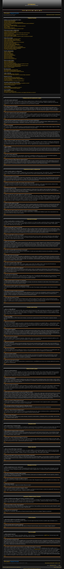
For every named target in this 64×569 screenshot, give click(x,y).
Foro (34, 10)
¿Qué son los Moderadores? (9, 62)
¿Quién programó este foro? (9, 90)
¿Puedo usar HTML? (7, 52)
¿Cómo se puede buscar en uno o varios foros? (12, 77)
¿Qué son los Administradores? (9, 61)
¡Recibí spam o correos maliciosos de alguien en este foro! (14, 71)
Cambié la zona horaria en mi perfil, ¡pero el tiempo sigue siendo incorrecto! (17, 32)
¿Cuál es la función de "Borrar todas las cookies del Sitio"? (14, 28)
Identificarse (30, 10)
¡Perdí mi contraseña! (7, 24)
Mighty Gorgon (59, 567)
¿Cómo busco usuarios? (8, 79)
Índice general (6, 13)
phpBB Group (46, 535)
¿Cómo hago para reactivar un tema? (10, 49)
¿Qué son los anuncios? (8, 56)
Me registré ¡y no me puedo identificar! (10, 25)
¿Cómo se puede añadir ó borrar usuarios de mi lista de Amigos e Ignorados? (17, 74)
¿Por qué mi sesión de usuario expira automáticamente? (13, 22)
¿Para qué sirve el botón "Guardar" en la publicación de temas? (15, 47)
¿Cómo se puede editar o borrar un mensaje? (11, 39)
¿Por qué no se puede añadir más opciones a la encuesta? (14, 42)
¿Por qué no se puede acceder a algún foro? (11, 44)
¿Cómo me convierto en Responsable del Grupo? (12, 64)
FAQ (41, 10)
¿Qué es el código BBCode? (9, 51)
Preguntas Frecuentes (14, 13)
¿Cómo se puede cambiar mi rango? (10, 35)
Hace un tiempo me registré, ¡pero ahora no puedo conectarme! (15, 26)
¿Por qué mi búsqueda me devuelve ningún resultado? (13, 78)
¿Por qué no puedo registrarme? (9, 27)
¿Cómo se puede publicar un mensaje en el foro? (12, 38)
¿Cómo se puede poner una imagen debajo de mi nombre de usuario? (16, 34)
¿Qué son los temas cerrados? (9, 57)
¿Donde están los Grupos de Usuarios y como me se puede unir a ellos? (16, 63)
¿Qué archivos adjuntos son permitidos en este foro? (13, 87)
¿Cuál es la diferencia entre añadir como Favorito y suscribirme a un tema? (16, 83)
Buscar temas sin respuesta (50, 14)
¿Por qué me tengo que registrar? (9, 21)
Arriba (5, 104)
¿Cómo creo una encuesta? (8, 41)
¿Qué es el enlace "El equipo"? (9, 67)
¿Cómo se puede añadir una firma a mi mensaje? (12, 40)
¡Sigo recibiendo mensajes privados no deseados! (12, 70)
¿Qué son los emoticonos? (8, 53)
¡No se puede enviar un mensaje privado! (11, 69)
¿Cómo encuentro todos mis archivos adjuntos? (12, 88)
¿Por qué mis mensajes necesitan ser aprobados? (12, 48)
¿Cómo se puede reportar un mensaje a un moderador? (13, 46)
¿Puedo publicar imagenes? (9, 54)
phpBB (7, 567)
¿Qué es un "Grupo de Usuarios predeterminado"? (12, 66)
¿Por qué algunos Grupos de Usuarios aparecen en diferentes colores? (16, 65)
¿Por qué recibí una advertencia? (9, 45)
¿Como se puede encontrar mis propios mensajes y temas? (14, 80)
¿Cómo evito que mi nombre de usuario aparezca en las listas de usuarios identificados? (19, 23)
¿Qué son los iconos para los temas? (10, 58)
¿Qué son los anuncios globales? (9, 55)
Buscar (37, 10)
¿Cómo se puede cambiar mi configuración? (11, 31)
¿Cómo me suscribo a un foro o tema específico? (12, 84)
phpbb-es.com (39, 568)
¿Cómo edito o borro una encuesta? (10, 43)
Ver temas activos (57, 14)
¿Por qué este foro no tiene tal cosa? (10, 91)
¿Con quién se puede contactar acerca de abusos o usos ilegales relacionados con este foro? (20, 92)
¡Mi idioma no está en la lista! (9, 33)
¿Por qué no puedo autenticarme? (10, 20)
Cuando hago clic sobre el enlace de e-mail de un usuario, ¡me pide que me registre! (18, 36)
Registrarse (24, 10)
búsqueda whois (37, 549)
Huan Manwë (33, 568)
